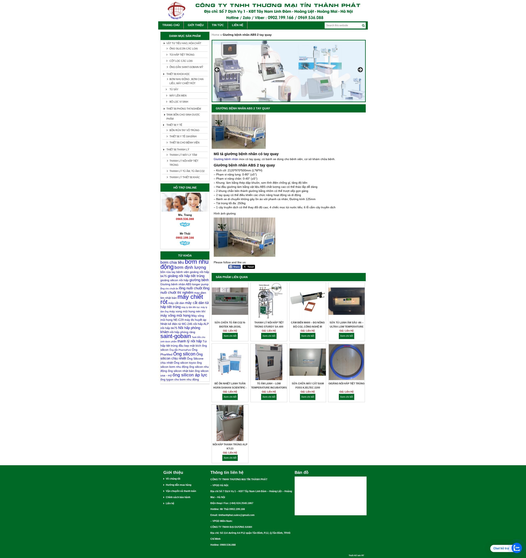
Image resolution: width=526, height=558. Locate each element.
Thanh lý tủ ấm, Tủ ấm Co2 (187, 171)
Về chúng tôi (173, 478)
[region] (289, 71)
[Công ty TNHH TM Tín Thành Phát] (263, 10)
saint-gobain (175, 336)
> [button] (360, 70)
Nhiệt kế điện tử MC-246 (176, 323)
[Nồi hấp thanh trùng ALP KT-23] (230, 423)
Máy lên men (178, 95)
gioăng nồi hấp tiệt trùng (186, 276)
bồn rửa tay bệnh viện (174, 272)
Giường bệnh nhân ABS (175, 284)
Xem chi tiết (230, 336)
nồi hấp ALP (201, 323)
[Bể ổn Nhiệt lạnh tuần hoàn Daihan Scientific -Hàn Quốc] (230, 363)
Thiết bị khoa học (178, 74)
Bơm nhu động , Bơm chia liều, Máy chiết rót (187, 81)
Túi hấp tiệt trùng (182, 54)
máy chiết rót (181, 299)
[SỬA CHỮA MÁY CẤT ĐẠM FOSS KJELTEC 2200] (308, 363)
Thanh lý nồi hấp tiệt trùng (184, 162)
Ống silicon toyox (185, 362)
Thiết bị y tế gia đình (183, 136)
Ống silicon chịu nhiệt (181, 356)
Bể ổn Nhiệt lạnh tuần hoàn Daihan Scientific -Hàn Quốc (230, 386)
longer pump (200, 284)
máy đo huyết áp (195, 319)
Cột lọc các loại (181, 61)
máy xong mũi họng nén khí (187, 311)
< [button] (217, 70)
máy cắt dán (176, 303)
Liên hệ (170, 503)
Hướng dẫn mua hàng (178, 485)
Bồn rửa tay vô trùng (184, 130)
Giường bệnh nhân (226, 159)
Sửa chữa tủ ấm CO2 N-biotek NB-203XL (230, 324)
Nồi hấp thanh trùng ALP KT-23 (230, 446)
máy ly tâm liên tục (190, 307)
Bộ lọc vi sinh (179, 101)
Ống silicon (184, 353)
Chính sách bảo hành (178, 497)
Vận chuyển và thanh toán (181, 491)
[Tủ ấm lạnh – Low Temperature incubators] (269, 363)
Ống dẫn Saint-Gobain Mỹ (186, 67)
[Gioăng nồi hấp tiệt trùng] (346, 363)
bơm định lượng (190, 267)
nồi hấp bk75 (168, 328)
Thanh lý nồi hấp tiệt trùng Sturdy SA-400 (269, 324)
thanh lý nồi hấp (190, 341)
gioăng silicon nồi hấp (174, 280)
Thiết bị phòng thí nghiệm (183, 108)
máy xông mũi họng (175, 315)
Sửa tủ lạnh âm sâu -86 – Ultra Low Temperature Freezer (346, 325)
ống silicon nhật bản (181, 370)
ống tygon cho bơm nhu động (179, 379)
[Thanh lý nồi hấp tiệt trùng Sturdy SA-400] (269, 302)
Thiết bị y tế (174, 125)
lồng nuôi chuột (190, 288)
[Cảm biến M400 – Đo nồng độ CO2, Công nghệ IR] (308, 302)
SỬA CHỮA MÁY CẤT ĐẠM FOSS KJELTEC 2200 (308, 385)
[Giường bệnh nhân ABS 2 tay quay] (239, 147)
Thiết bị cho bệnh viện (185, 142)
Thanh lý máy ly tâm (183, 155)
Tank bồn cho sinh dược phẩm (183, 116)
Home (215, 34)
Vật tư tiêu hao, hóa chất (183, 43)
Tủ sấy (174, 89)
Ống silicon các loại (184, 48)
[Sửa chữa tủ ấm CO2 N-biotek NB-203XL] (230, 302)
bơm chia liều (172, 262)
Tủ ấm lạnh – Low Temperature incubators (269, 385)
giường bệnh (199, 280)
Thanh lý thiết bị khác (185, 177)
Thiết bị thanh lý (177, 149)
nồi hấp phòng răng (182, 332)
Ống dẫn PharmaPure (180, 350)
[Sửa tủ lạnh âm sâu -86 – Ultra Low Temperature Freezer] (346, 302)
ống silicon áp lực (190, 374)
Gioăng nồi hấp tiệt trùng (347, 383)
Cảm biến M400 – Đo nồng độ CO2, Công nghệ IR (308, 324)
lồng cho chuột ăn (169, 288)
